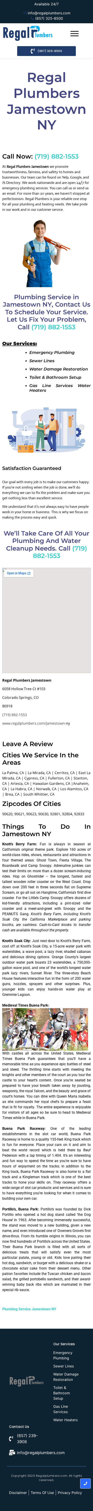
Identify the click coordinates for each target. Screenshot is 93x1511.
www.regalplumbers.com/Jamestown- (34, 723)
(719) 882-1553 (57, 156)
